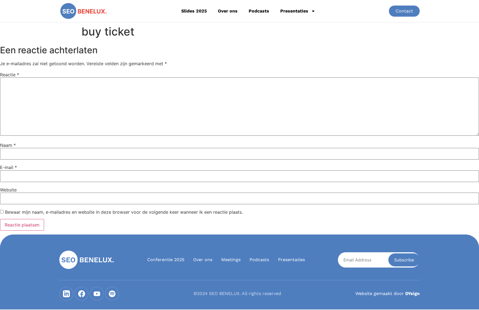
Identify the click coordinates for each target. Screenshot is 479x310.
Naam (8, 145)
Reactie (9, 74)
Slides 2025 (194, 11)
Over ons (228, 11)
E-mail (8, 167)
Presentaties (294, 11)
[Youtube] (97, 294)
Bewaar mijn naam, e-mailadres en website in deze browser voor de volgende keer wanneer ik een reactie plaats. (124, 212)
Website (8, 190)
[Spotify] (112, 294)
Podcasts (259, 11)
